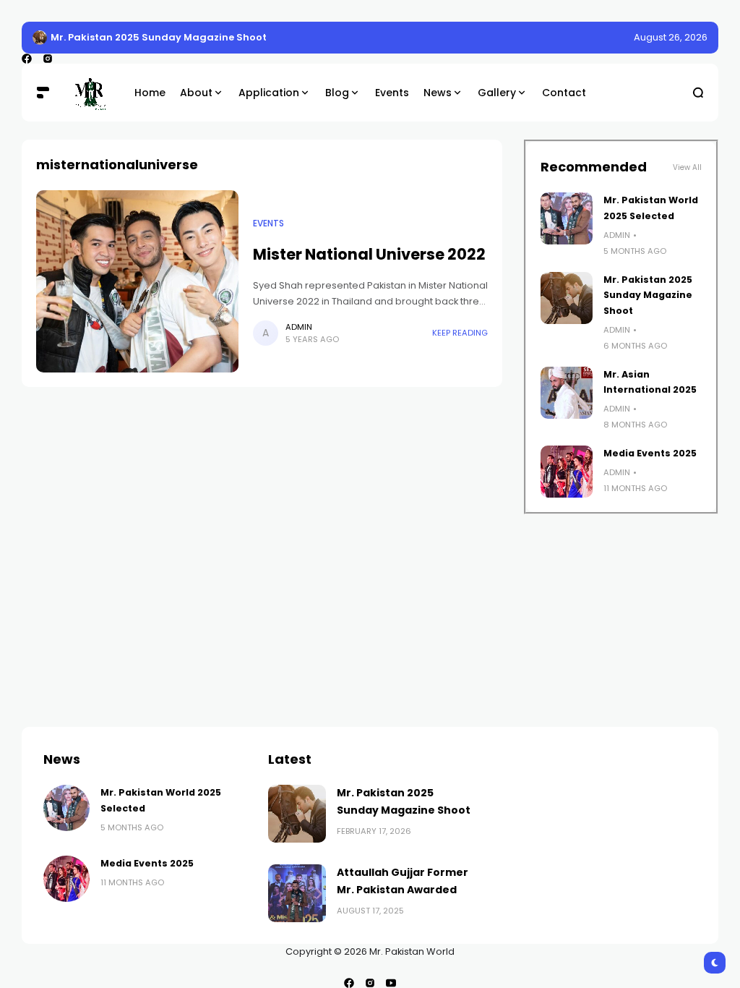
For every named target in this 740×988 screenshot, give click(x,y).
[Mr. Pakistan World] (90, 92)
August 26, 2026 (670, 37)
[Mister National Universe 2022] (137, 281)
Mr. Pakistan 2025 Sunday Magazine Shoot (159, 37)
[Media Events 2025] (567, 472)
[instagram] (48, 59)
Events (268, 223)
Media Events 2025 (650, 453)
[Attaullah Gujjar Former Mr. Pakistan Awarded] (297, 893)
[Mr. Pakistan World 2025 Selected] (567, 218)
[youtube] (391, 983)
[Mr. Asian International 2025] (567, 393)
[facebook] (27, 59)
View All (687, 167)
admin (298, 327)
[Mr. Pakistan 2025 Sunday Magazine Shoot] (40, 37)
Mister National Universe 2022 (369, 254)
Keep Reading (460, 332)
